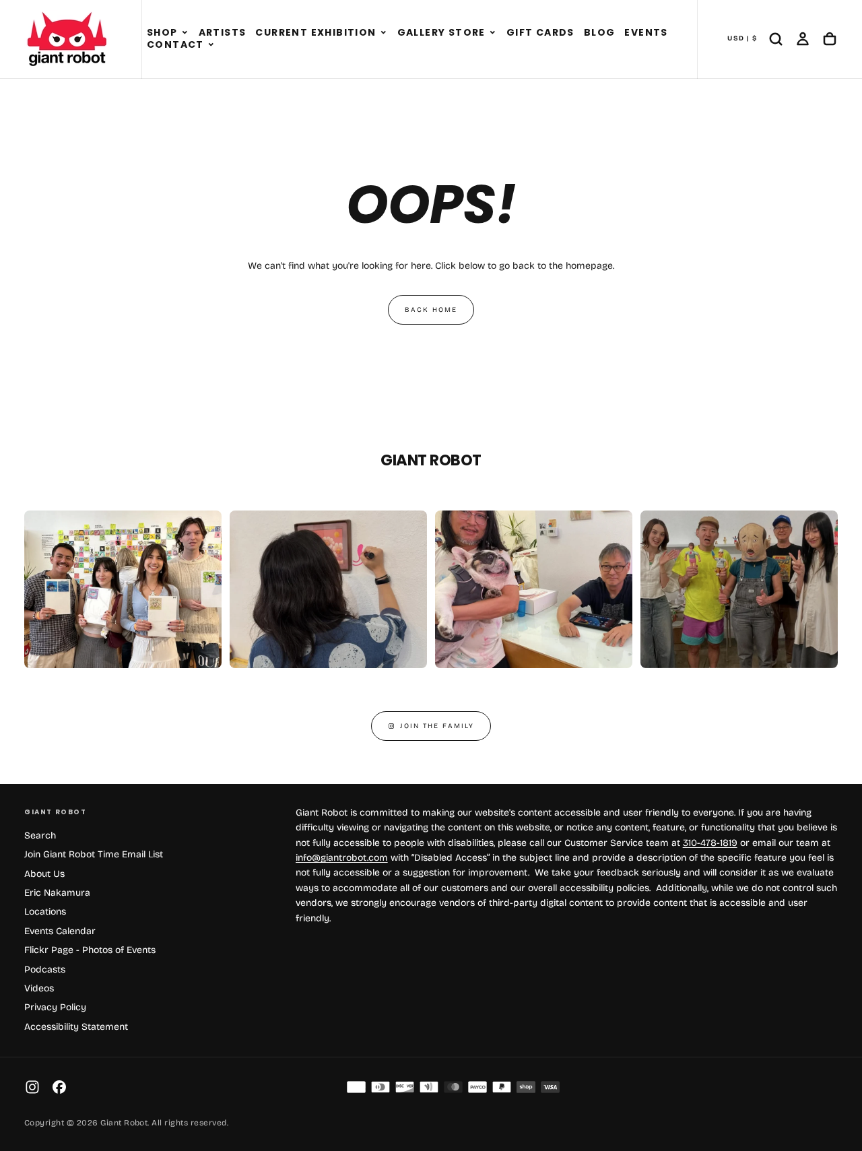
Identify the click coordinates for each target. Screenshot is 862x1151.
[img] (356, 1087)
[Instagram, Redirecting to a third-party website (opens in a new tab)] (32, 1087)
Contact (175, 44)
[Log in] (803, 39)
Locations (45, 911)
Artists (222, 32)
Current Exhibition (315, 32)
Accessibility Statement (76, 1026)
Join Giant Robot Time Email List (93, 854)
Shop (162, 32)
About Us (44, 874)
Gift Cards (540, 32)
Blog (600, 32)
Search (40, 835)
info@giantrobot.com (342, 857)
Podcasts (44, 969)
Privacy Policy (55, 1007)
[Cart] (830, 39)
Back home (431, 310)
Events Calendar (60, 931)
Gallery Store (441, 32)
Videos (39, 988)
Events (645, 32)
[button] (184, 33)
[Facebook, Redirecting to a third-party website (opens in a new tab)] (59, 1087)
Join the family (437, 726)
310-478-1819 (710, 843)
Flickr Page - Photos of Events (90, 950)
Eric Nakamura (57, 892)
